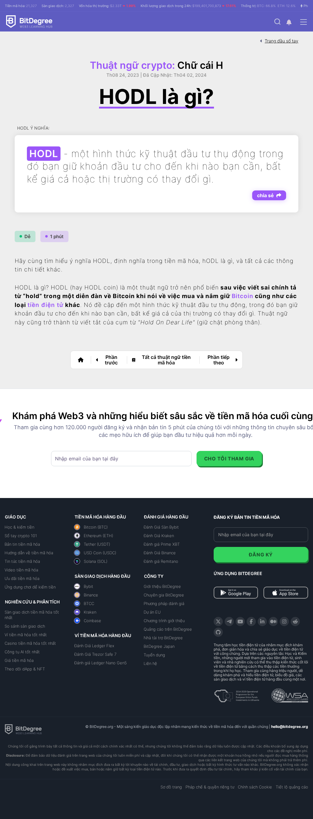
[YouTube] (240, 621)
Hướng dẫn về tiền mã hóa (29, 552)
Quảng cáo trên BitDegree (168, 629)
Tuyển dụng (154, 654)
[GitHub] (218, 632)
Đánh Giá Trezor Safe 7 (95, 654)
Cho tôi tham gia (229, 459)
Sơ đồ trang (171, 786)
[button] (288, 22)
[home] (80, 360)
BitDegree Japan (159, 646)
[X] (218, 621)
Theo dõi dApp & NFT (25, 668)
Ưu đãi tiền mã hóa (22, 578)
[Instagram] (284, 621)
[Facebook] (251, 621)
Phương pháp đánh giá (164, 603)
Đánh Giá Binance (160, 552)
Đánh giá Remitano (161, 561)
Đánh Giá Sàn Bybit (161, 527)
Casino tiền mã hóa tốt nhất (30, 643)
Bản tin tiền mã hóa (22, 544)
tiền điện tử (46, 304)
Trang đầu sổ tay (281, 40)
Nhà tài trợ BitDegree (163, 637)
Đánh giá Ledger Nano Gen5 (100, 662)
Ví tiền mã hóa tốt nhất (26, 634)
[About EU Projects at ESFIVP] (237, 694)
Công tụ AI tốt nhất (22, 651)
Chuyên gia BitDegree (164, 594)
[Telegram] (229, 621)
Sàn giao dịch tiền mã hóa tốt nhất (32, 615)
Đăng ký (261, 555)
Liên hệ (150, 663)
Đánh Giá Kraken (159, 535)
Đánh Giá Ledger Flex (94, 645)
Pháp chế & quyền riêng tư (210, 786)
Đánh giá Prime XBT (162, 544)
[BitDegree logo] (23, 728)
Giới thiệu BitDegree (162, 586)
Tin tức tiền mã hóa (22, 561)
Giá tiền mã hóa (19, 660)
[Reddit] (295, 621)
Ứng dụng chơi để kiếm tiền (30, 587)
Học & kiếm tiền (19, 527)
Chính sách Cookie (255, 786)
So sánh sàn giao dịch (25, 626)
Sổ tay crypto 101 (21, 535)
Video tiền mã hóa (21, 569)
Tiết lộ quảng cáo (292, 786)
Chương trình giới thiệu (164, 620)
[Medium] (273, 621)
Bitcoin (242, 296)
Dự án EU (152, 612)
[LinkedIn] (262, 621)
